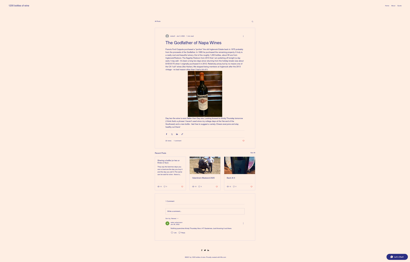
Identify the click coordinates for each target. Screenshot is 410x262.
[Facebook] (202, 250)
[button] (252, 21)
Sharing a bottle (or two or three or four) (168, 161)
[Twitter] (205, 250)
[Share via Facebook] (166, 134)
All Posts (157, 21)
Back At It (231, 178)
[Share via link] (182, 134)
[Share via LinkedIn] (177, 134)
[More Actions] (243, 223)
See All (252, 153)
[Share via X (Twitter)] (172, 134)
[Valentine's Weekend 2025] (205, 165)
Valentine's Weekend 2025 (203, 178)
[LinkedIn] (208, 250)
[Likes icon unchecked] (172, 232)
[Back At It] (239, 165)
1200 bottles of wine (19, 5)
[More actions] (243, 36)
